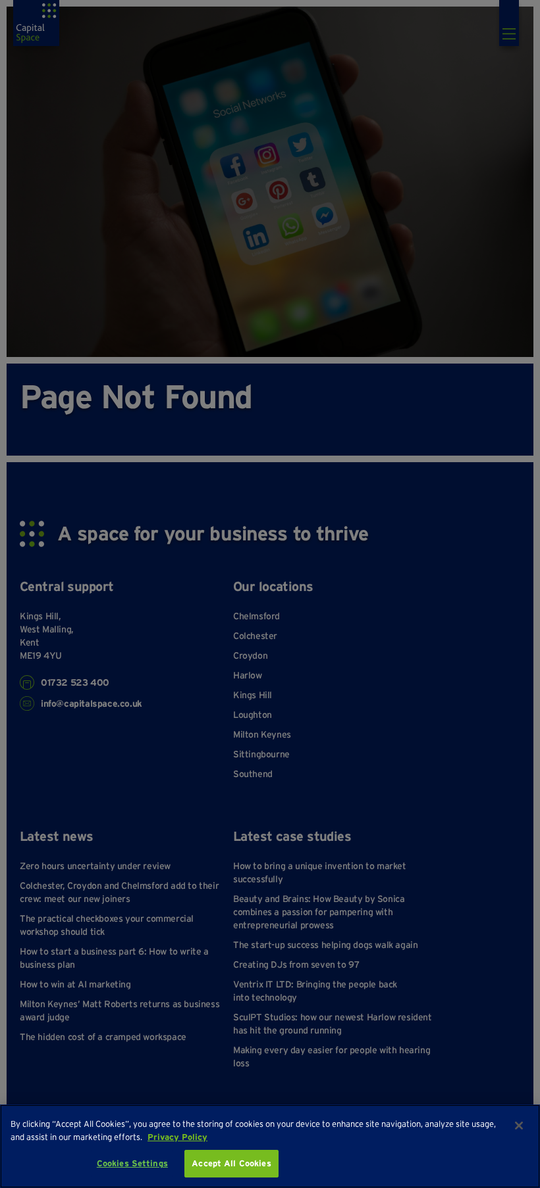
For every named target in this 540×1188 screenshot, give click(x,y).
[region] (270, 1146)
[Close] (518, 1125)
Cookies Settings (132, 1163)
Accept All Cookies (231, 1163)
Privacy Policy (177, 1137)
